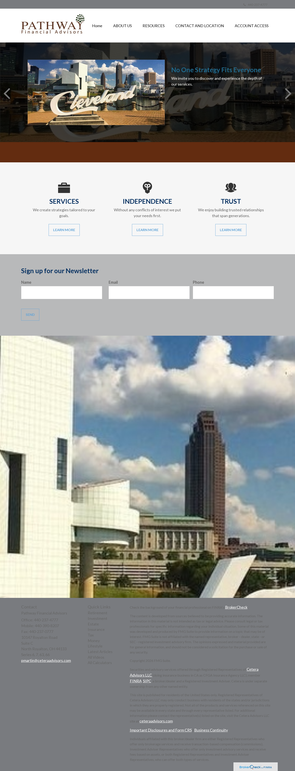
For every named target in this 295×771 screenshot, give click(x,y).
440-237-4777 (257, 4)
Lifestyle (95, 646)
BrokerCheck (236, 607)
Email (113, 282)
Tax (91, 635)
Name (26, 282)
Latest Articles (100, 651)
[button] (122, 26)
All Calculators (100, 662)
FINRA (136, 681)
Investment (97, 618)
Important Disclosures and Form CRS (161, 730)
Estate (93, 624)
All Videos (96, 657)
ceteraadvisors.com (156, 721)
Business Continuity (211, 730)
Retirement (97, 612)
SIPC (147, 681)
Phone (198, 282)
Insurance (96, 629)
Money (94, 640)
